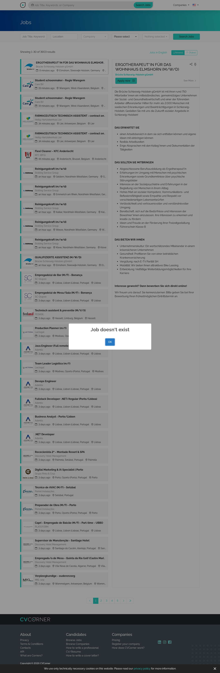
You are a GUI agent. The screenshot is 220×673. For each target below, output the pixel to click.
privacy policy (142, 668)
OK (110, 341)
